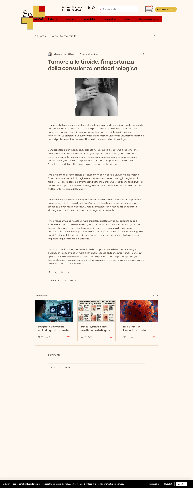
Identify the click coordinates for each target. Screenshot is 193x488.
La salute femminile (63, 36)
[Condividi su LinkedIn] (62, 272)
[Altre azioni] (143, 54)
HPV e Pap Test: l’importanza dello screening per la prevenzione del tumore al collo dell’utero (138, 328)
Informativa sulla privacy (114, 483)
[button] (155, 36)
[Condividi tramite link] (68, 272)
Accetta (181, 483)
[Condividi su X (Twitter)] (55, 272)
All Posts (40, 36)
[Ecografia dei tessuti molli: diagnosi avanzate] (54, 311)
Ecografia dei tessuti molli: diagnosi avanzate (53, 328)
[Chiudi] (189, 484)
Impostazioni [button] (154, 483)
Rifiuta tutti (167, 483)
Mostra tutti (153, 295)
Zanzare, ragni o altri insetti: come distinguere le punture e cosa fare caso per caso (96, 328)
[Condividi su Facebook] (49, 272)
